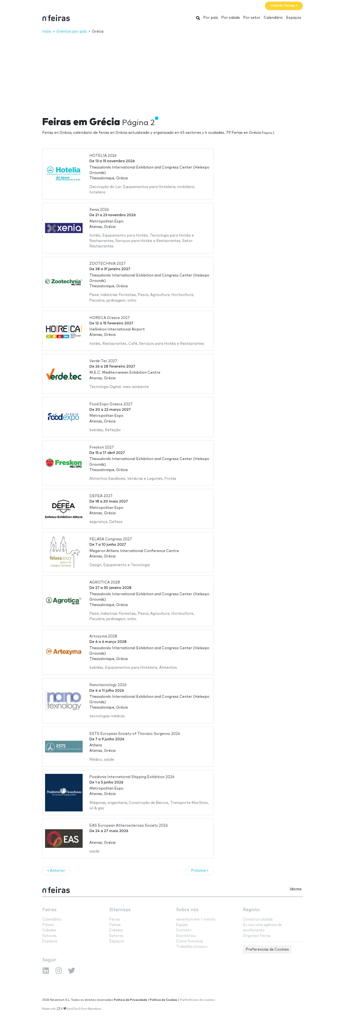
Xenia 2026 (99, 209)
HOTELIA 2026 (103, 155)
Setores (49, 936)
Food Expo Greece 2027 (110, 404)
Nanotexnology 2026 (107, 685)
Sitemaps (120, 910)
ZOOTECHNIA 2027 (107, 263)
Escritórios (186, 936)
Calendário (273, 17)
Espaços (293, 17)
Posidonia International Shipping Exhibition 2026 (131, 777)
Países (48, 925)
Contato (184, 930)
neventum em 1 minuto (195, 919)
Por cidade (230, 17)
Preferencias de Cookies (267, 949)
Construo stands (258, 919)
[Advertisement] (172, 72)
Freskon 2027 (101, 447)
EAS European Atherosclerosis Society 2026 (128, 825)
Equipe (182, 925)
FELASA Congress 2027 (110, 539)
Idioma (295, 889)
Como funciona (189, 941)
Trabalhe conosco (191, 946)
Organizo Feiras (257, 936)
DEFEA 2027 (100, 496)
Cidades (49, 930)
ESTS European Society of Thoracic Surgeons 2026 (134, 734)
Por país (210, 17)
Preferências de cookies (197, 1000)
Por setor (252, 17)
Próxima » (199, 870)
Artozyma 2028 (103, 636)
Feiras (49, 910)
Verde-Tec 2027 (103, 361)
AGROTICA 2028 (104, 582)
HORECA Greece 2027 (109, 318)
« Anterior (56, 870)
